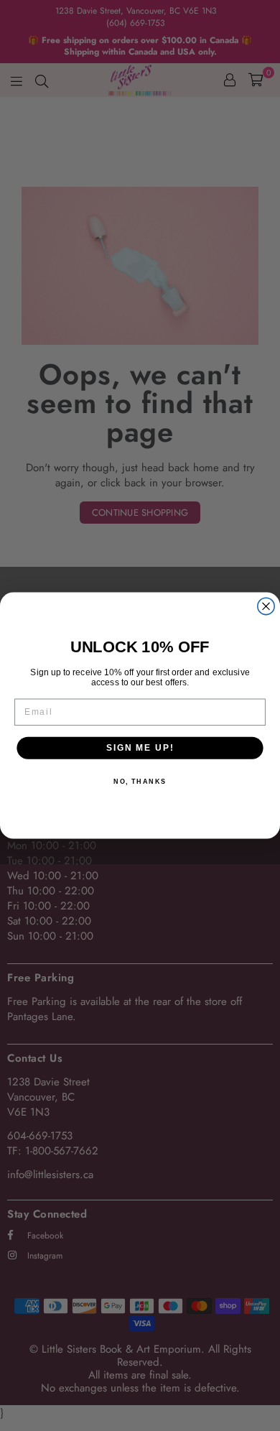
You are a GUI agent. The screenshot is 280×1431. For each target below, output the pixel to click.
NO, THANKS (140, 782)
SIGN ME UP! (140, 747)
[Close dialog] (266, 606)
